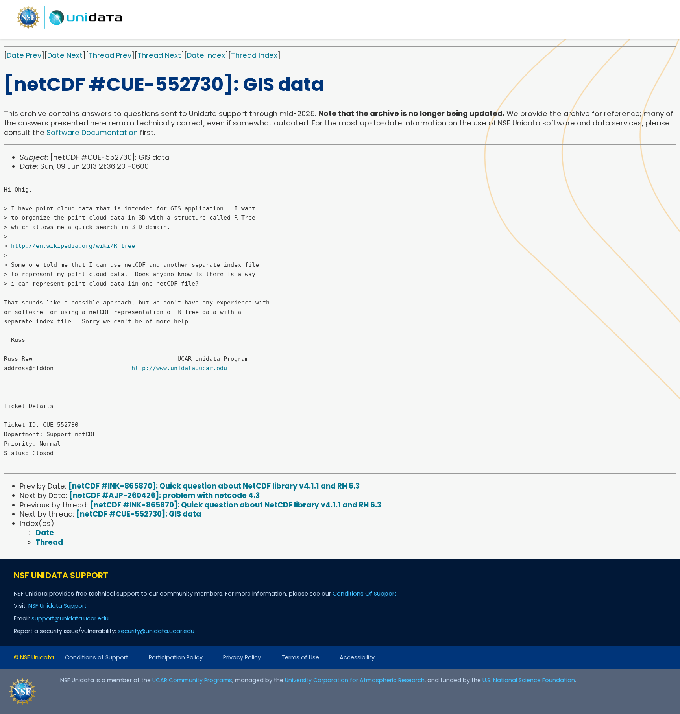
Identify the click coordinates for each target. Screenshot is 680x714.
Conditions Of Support (365, 594)
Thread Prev (110, 55)
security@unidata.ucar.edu (156, 631)
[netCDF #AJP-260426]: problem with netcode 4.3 (164, 495)
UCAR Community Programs (192, 680)
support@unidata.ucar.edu (70, 618)
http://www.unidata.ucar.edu (179, 368)
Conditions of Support (96, 657)
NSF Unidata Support (57, 606)
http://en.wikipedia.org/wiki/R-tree (73, 245)
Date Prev (24, 55)
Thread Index (254, 55)
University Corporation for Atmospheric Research (355, 680)
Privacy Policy (242, 657)
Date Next (65, 55)
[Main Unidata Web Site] (69, 28)
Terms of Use (300, 657)
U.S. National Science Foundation (528, 680)
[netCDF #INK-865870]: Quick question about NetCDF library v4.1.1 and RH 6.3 (214, 486)
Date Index (206, 55)
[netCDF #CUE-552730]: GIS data (138, 514)
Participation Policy (176, 657)
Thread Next (159, 55)
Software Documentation (92, 132)
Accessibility (357, 657)
